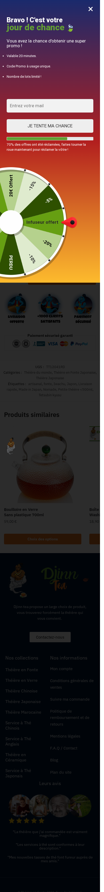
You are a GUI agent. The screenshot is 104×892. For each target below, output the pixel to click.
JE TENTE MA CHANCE (50, 125)
